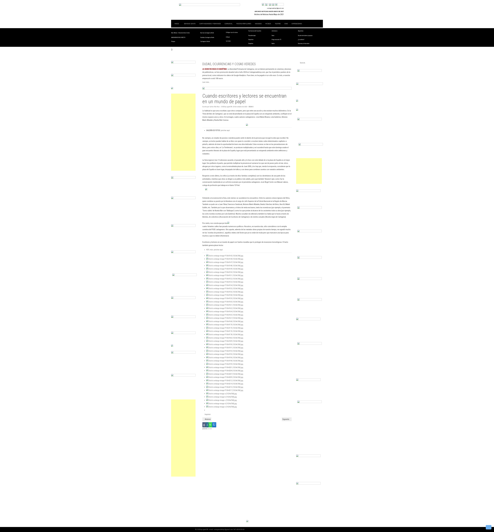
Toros (273, 35)
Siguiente (286, 419)
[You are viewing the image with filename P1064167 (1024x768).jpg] (224, 318)
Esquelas (250, 39)
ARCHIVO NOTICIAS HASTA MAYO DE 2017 (269, 11)
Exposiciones (297, 24)
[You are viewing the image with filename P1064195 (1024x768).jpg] (224, 354)
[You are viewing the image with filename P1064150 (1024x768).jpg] (224, 272)
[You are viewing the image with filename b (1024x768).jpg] (221, 397)
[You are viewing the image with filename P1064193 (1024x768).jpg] (224, 351)
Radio (273, 43)
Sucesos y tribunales (303, 43)
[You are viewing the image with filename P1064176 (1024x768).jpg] (224, 331)
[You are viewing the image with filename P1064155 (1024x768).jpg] (224, 288)
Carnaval (228, 24)
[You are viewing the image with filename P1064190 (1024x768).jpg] (224, 344)
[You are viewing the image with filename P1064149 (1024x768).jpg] (224, 269)
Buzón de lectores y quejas (305, 35)
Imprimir (207, 414)
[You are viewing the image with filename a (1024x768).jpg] (221, 394)
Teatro (278, 24)
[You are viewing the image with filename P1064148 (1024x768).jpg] (224, 265)
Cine (286, 24)
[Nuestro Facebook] (263, 5)
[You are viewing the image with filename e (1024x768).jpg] (221, 407)
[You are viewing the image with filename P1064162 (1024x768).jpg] (224, 308)
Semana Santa (190, 24)
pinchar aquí (218, 130)
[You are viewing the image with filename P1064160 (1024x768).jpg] (224, 302)
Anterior (207, 419)
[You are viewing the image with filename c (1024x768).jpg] (221, 400)
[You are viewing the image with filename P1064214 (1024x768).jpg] (224, 384)
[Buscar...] (279, 5)
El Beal (228, 37)
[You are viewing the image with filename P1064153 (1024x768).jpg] (224, 282)
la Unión (228, 41)
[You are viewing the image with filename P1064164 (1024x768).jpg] (224, 311)
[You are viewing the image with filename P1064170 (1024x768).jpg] (224, 324)
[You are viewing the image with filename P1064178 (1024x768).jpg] (224, 334)
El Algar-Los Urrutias (232, 32)
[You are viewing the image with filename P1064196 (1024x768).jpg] (224, 357)
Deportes (250, 43)
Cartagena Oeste (205, 41)
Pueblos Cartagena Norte (207, 37)
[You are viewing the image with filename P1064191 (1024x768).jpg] (224, 347)
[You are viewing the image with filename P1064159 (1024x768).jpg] (224, 298)
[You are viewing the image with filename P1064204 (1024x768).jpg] (224, 370)
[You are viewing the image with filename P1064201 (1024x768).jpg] (224, 367)
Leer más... (206, 82)
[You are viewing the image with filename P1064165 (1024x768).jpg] (224, 315)
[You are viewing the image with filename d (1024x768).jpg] (221, 403)
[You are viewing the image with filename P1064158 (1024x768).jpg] (224, 295)
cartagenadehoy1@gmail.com (275, 8)
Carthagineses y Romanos (210, 24)
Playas (173, 41)
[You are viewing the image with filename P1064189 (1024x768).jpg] (224, 341)
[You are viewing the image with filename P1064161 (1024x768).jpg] (224, 305)
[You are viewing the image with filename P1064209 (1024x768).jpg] (224, 377)
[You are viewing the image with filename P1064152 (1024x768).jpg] (224, 279)
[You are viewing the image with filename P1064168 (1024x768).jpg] (224, 321)
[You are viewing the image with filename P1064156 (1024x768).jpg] (224, 292)
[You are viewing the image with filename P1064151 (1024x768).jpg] (224, 275)
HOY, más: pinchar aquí (214, 250)
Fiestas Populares (243, 24)
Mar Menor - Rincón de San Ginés (180, 33)
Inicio (176, 24)
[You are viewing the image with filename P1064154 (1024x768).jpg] (224, 285)
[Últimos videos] (270, 5)
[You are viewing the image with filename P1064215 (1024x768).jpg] (224, 387)
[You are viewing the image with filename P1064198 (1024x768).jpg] (224, 361)
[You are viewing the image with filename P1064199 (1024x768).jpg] (224, 364)
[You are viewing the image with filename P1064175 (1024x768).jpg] (224, 328)
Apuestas (300, 31)
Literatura (274, 31)
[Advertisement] (183, 132)
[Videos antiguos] (273, 5)
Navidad (258, 24)
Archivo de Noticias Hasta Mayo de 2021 (269, 14)
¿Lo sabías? (301, 39)
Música (268, 24)
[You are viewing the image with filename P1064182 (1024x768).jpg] (224, 338)
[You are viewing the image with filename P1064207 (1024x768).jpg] (224, 374)
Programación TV (276, 39)
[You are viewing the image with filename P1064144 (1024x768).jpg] (224, 259)
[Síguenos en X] (267, 5)
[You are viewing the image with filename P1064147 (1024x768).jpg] (224, 262)
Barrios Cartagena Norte (207, 33)
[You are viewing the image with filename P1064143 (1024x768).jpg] (224, 256)
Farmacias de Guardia (254, 31)
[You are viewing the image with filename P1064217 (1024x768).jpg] (224, 390)
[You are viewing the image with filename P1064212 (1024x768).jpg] (224, 380)
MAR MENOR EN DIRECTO (178, 37)
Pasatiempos (252, 35)
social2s (210, 428)
